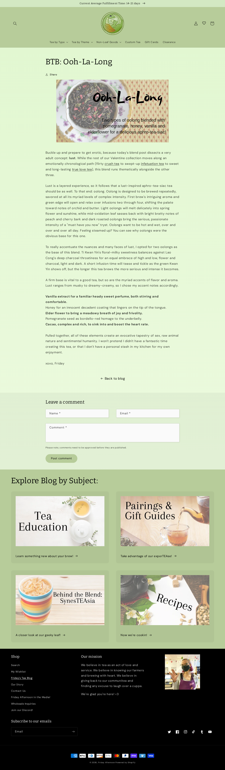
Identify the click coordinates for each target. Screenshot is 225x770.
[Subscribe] (73, 731)
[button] (15, 23)
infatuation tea (152, 164)
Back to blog (115, 378)
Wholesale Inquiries (23, 703)
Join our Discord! (22, 710)
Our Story (17, 684)
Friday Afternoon (106, 762)
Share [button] (53, 74)
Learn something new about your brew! (44, 556)
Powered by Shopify (125, 762)
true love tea (82, 169)
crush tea (112, 164)
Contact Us (18, 691)
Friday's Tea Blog (22, 678)
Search (15, 665)
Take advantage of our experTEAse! (146, 556)
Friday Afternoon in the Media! (30, 697)
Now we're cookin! (134, 635)
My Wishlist (18, 671)
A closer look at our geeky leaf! (38, 635)
